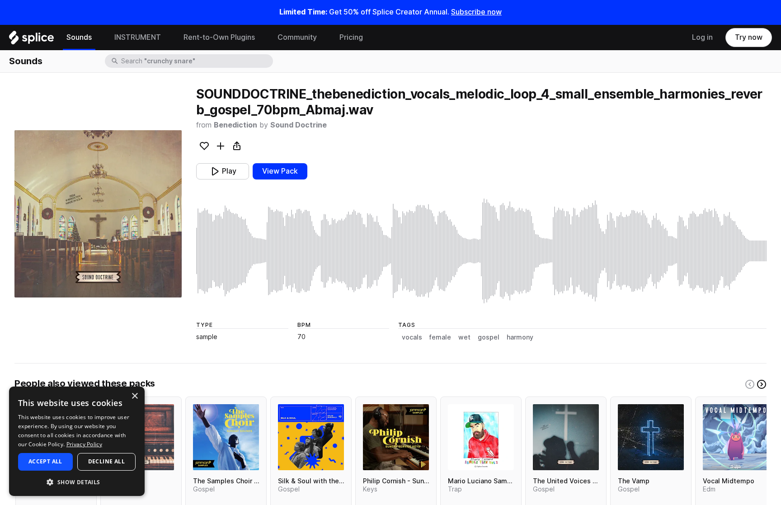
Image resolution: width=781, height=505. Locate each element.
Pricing (351, 37)
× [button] (134, 396)
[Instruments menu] (168, 37)
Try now (748, 37)
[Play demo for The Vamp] (651, 437)
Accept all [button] (45, 461)
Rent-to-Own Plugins (219, 37)
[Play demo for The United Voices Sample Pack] (566, 437)
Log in (702, 37)
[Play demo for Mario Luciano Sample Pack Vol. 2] (481, 437)
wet (464, 337)
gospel (488, 337)
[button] (77, 482)
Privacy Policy (84, 444)
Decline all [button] (106, 461)
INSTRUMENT (137, 37)
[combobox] (196, 61)
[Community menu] (323, 37)
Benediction (235, 125)
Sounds (79, 37)
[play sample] (481, 251)
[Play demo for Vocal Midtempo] (736, 437)
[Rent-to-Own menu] (262, 37)
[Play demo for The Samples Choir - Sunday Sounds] (226, 437)
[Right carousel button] (761, 384)
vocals (412, 337)
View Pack (280, 171)
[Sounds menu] (98, 37)
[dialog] (77, 441)
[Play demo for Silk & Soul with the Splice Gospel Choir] (311, 437)
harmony (520, 337)
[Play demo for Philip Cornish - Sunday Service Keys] (396, 437)
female (440, 337)
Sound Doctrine (298, 125)
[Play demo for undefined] (98, 214)
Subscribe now (476, 12)
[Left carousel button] (750, 384)
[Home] (31, 40)
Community (297, 37)
